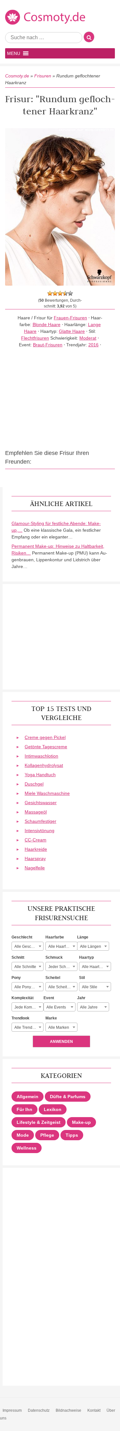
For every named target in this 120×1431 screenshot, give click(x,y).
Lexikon (52, 1109)
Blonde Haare (46, 324)
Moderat (87, 338)
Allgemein (27, 1096)
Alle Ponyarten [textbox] (27, 987)
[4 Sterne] (65, 293)
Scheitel (52, 977)
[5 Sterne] (70, 293)
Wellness (26, 1148)
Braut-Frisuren (47, 344)
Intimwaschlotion (41, 756)
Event (49, 998)
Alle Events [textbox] (56, 1007)
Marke (51, 1018)
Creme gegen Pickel (45, 737)
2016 (93, 344)
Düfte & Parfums (67, 1096)
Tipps (72, 1135)
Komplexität (23, 998)
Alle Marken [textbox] (58, 1027)
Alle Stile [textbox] (89, 987)
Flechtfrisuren (35, 338)
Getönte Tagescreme (46, 746)
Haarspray (35, 858)
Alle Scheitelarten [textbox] (62, 987)
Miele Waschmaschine (47, 793)
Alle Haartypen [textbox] (95, 966)
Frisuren (42, 75)
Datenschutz (39, 1410)
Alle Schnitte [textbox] (25, 966)
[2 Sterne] (55, 293)
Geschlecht (22, 937)
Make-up (81, 1122)
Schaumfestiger (40, 821)
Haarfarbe (54, 937)
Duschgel (34, 784)
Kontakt (93, 1410)
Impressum (12, 1410)
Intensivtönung (39, 830)
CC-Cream (35, 839)
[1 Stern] (49, 293)
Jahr (81, 998)
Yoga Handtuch (40, 774)
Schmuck (54, 957)
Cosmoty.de (17, 75)
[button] (13, 53)
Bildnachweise (68, 1410)
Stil (82, 977)
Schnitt (18, 957)
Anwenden (61, 1041)
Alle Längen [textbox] (90, 946)
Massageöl (36, 811)
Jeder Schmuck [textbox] (61, 966)
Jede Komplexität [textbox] (28, 1007)
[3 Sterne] (60, 293)
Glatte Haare (72, 331)
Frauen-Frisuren (70, 317)
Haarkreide (36, 849)
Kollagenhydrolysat (44, 765)
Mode (23, 1135)
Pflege (47, 1135)
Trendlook (20, 1018)
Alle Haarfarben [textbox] (62, 946)
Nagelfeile (35, 867)
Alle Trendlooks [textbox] (28, 1027)
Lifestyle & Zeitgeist (38, 1122)
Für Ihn (24, 1109)
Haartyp (86, 957)
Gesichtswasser (41, 802)
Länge (82, 937)
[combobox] (28, 946)
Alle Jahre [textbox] (89, 1007)
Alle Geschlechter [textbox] (28, 946)
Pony (16, 977)
